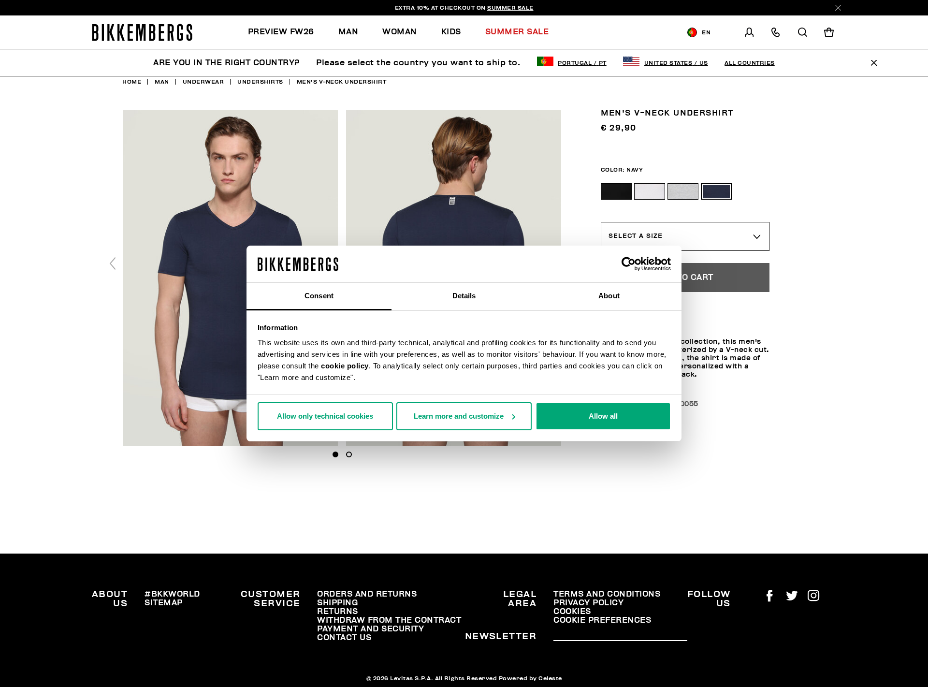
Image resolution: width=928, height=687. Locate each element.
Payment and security (370, 629)
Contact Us (344, 638)
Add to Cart (684, 277)
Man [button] (348, 32)
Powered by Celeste (530, 678)
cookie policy (345, 366)
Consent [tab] (319, 296)
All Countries (750, 63)
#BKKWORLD (172, 594)
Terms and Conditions (606, 594)
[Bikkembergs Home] (142, 32)
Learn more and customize (459, 416)
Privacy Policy (588, 603)
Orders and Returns (367, 594)
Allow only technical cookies (325, 416)
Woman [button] (399, 32)
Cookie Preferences (602, 620)
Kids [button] (451, 32)
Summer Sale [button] (517, 32)
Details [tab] (464, 296)
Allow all (603, 416)
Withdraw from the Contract (389, 620)
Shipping (337, 603)
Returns (337, 611)
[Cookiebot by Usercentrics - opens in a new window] (628, 264)
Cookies (572, 611)
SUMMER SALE (510, 8)
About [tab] (609, 296)
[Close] (838, 7)
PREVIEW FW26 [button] (281, 32)
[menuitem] (287, 32)
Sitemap (164, 603)
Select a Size (636, 236)
